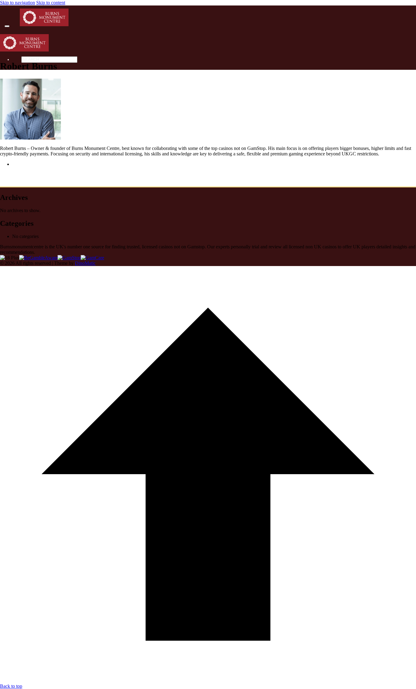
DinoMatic (85, 263)
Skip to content (50, 2)
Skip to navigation (17, 2)
